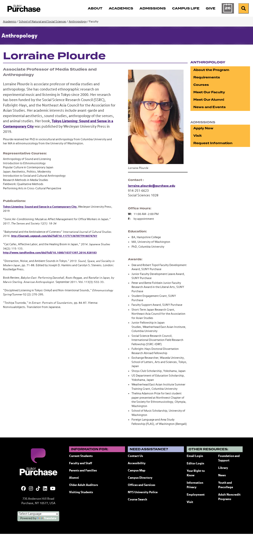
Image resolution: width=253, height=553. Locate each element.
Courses (201, 84)
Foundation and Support (229, 458)
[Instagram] (31, 489)
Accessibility (137, 463)
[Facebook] (23, 489)
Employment (196, 494)
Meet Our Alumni (208, 99)
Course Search (137, 499)
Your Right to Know (196, 473)
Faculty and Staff (80, 463)
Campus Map (136, 470)
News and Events (209, 107)
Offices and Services (141, 485)
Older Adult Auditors (83, 485)
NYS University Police (143, 492)
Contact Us (135, 456)
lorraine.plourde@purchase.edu (151, 186)
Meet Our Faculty (209, 92)
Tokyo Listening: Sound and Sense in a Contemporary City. (40, 206)
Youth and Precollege (225, 485)
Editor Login (195, 463)
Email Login (195, 456)
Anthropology (78, 21)
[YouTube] (52, 489)
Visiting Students (81, 492)
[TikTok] (38, 489)
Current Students (81, 456)
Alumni (74, 477)
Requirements (206, 77)
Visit (197, 135)
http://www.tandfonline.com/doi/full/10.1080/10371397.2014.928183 (50, 252)
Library (223, 468)
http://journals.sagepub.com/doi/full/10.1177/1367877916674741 (54, 236)
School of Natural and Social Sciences (42, 21)
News (222, 475)
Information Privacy (195, 485)
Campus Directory (140, 477)
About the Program (211, 70)
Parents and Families (83, 470)
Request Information (212, 143)
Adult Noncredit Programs (229, 497)
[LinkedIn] (45, 489)
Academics (9, 21)
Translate (50, 518)
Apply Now (203, 128)
